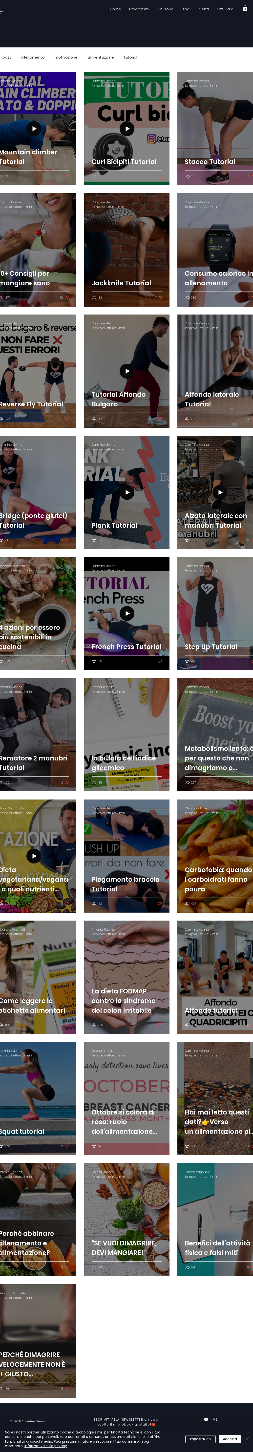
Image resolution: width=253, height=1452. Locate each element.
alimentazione (100, 57)
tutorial (130, 57)
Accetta (230, 1438)
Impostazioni (200, 1438)
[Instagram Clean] (215, 1419)
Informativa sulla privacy (45, 1445)
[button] (245, 8)
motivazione (66, 57)
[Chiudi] (247, 1439)
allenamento (33, 57)
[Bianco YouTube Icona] (206, 1419)
